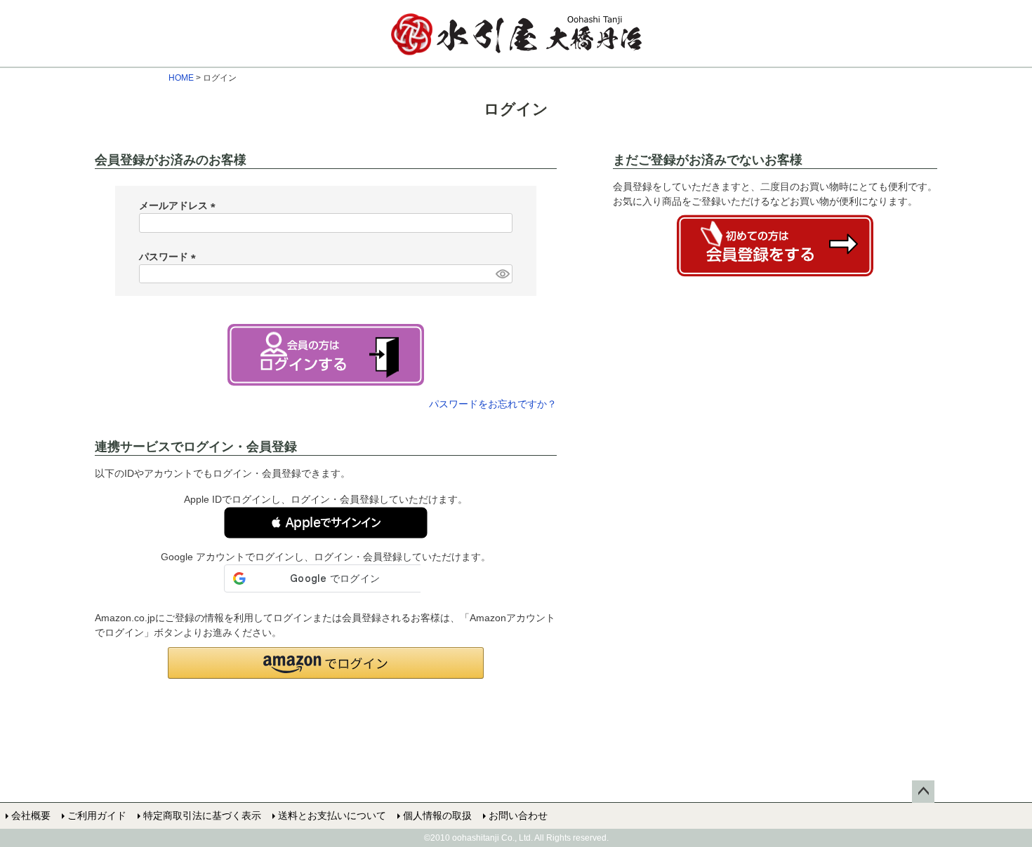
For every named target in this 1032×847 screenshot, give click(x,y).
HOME (181, 78)
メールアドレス (179, 205)
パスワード (170, 256)
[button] (326, 522)
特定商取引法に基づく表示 (202, 815)
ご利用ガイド (96, 815)
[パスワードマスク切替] (502, 274)
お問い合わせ (518, 815)
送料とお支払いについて (332, 815)
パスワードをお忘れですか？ (493, 403)
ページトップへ (923, 791)
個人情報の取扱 (437, 815)
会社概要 (31, 815)
